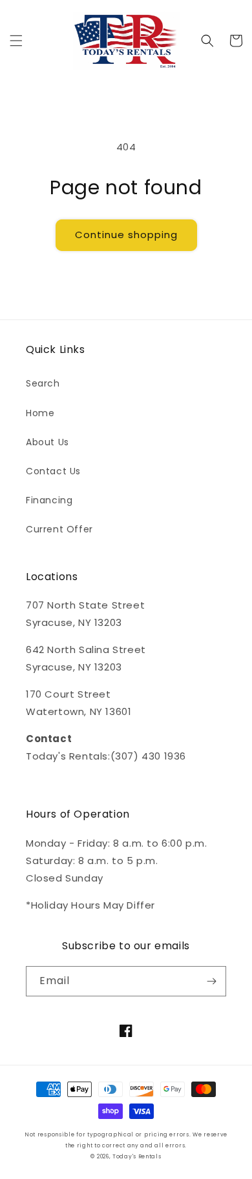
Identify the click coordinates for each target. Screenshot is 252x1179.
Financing (49, 500)
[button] (16, 40)
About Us (47, 442)
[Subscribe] (211, 981)
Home (40, 413)
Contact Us (53, 471)
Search (43, 383)
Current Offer (59, 529)
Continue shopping (126, 234)
